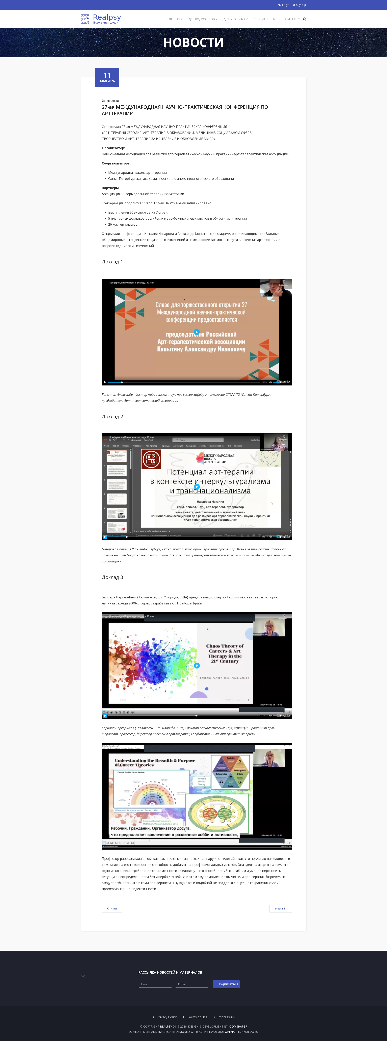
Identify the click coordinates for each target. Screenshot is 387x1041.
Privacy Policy (166, 1017)
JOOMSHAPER (238, 1026)
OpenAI (230, 1032)
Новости (113, 101)
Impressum (226, 1017)
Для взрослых (234, 19)
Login (285, 5)
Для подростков (202, 19)
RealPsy (166, 1026)
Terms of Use (196, 1017)
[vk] (83, 976)
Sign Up (300, 5)
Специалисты (265, 19)
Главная (173, 19)
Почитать (289, 19)
